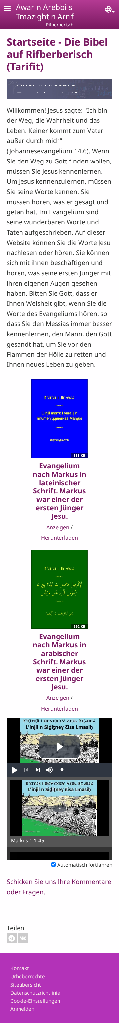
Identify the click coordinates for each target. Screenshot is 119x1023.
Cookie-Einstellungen (35, 1001)
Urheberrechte (27, 976)
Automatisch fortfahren (84, 864)
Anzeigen (57, 527)
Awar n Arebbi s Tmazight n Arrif (45, 12)
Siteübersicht (25, 984)
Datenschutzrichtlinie (35, 992)
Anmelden (22, 1008)
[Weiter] (38, 770)
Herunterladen (59, 537)
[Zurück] (26, 770)
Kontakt (19, 968)
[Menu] (11, 9)
